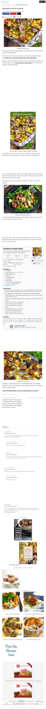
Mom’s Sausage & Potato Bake (23, 62)
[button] (42, 2)
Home (3, 4)
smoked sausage (18, 395)
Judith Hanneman (9, 441)
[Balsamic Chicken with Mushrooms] (12, 627)
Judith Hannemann (11, 266)
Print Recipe (18, 17)
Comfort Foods (11, 4)
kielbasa (14, 395)
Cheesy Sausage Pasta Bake (12, 614)
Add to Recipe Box (37, 260)
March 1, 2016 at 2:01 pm (11, 454)
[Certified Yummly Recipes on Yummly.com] (30, 680)
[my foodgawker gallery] (12, 680)
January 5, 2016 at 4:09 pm (9, 469)
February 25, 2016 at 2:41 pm (10, 506)
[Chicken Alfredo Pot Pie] (34, 627)
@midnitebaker (22, 327)
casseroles (7, 395)
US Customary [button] (7, 285)
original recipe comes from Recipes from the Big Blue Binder (21, 57)
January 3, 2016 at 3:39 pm (11, 443)
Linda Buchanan (7, 467)
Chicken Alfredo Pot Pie (33, 639)
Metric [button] (13, 285)
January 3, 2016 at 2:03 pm (9, 433)
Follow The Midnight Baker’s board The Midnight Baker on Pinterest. (20, 390)
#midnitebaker (32, 327)
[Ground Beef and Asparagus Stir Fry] (34, 602)
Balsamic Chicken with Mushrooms (12, 639)
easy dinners (11, 395)
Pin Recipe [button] (38, 263)
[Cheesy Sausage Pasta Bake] (12, 602)
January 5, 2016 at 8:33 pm (11, 477)
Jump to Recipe (8, 17)
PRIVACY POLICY (32, 707)
